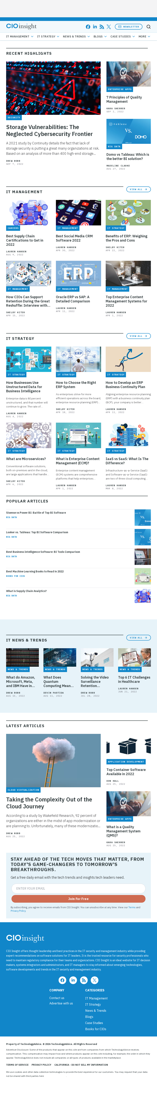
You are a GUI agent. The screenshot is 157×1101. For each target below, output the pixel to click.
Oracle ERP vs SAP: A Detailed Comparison (73, 299)
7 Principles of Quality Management (124, 99)
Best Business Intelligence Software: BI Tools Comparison (43, 552)
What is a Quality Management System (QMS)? (123, 831)
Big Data (11, 517)
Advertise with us (61, 1003)
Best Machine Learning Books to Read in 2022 (35, 571)
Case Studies (120, 36)
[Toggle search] (148, 26)
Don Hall (112, 780)
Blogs (98, 36)
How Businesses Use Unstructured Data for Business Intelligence (24, 387)
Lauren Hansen (16, 251)
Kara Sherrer (115, 108)
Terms (132, 907)
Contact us (56, 997)
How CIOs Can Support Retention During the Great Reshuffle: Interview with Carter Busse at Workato (28, 301)
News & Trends (74, 36)
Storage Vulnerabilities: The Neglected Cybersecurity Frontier (49, 130)
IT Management (17, 36)
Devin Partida (53, 692)
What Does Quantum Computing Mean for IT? (57, 681)
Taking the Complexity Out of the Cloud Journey (49, 803)
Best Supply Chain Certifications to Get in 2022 (24, 240)
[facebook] (88, 27)
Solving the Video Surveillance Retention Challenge (95, 681)
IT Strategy (46, 36)
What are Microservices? (26, 459)
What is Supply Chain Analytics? (26, 591)
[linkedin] (95, 27)
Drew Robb (13, 160)
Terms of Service (17, 1064)
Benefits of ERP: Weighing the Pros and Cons (126, 238)
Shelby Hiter (115, 247)
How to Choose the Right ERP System (76, 385)
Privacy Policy (18, 910)
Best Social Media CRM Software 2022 (74, 238)
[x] (108, 27)
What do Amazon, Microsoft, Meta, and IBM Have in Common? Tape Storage (20, 681)
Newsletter (131, 26)
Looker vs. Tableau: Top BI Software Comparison (37, 532)
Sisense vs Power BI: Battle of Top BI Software (36, 512)
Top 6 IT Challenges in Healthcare (134, 679)
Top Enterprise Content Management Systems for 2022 (126, 301)
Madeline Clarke (118, 165)
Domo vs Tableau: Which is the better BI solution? (127, 156)
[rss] (102, 27)
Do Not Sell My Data (55, 1076)
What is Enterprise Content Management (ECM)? (78, 461)
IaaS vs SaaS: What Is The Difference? (127, 461)
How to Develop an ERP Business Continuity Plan (125, 385)
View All (136, 189)
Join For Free (78, 899)
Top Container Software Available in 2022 (126, 772)
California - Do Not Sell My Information (81, 1064)
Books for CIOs (15, 576)
